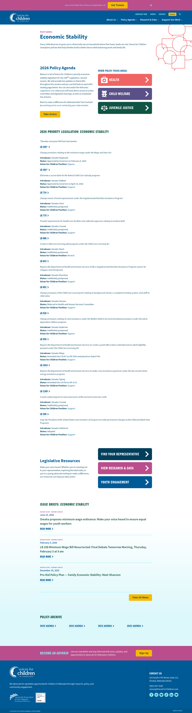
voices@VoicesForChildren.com (163, 689)
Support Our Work (171, 19)
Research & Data (148, 19)
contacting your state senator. (75, 105)
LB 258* (44, 147)
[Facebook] (151, 695)
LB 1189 (44, 391)
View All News (140, 597)
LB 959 (43, 339)
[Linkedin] (171, 695)
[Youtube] (176, 695)
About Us (111, 19)
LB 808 (43, 238)
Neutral (71, 255)
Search (179, 14)
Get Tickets (117, 5)
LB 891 (43, 287)
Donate (172, 14)
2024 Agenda (76, 626)
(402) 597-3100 (156, 686)
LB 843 (43, 261)
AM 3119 (73, 382)
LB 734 (43, 192)
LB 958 (63, 382)
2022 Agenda (134, 626)
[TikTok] (166, 695)
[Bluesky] (161, 695)
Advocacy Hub (141, 14)
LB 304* (44, 169)
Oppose (71, 164)
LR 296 (43, 414)
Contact (162, 14)
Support (71, 187)
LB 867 (63, 356)
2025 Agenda (47, 626)
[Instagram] (156, 695)
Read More (45, 528)
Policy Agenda (128, 19)
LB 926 (43, 313)
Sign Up (143, 653)
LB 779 (43, 215)
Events (153, 14)
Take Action (50, 114)
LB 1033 (44, 365)
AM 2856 (73, 356)
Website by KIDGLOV (177, 711)
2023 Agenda (105, 626)
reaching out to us (51, 105)
